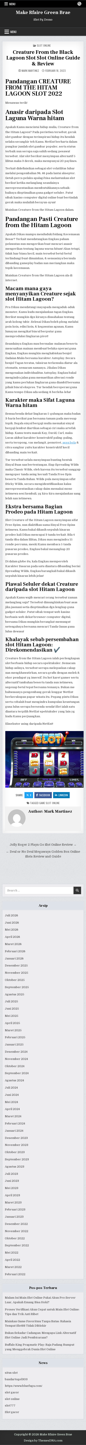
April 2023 (12, 1195)
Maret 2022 (13, 1267)
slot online (12, 1399)
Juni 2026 (12, 922)
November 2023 (16, 1145)
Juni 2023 (12, 1180)
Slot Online (44, 45)
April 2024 (12, 1109)
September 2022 (17, 1245)
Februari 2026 (15, 951)
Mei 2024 (11, 1102)
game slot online (49, 803)
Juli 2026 (11, 915)
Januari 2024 (14, 1130)
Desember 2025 (16, 965)
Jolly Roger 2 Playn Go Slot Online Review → (43, 844)
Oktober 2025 (15, 980)
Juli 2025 (11, 1001)
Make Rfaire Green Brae (43, 12)
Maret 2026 (13, 944)
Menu (12, 4)
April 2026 (12, 936)
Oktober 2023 (15, 1152)
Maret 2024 (13, 1116)
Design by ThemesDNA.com (43, 1440)
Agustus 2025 (14, 994)
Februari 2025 (15, 1037)
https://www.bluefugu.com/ (23, 1385)
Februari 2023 (15, 1209)
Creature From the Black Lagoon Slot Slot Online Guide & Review (43, 58)
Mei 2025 (11, 1015)
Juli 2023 (11, 1173)
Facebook (44, 795)
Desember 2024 (16, 1051)
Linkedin (63, 795)
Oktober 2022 (15, 1238)
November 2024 (16, 1059)
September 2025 (17, 987)
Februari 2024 (15, 1123)
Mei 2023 (11, 1188)
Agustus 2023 (14, 1166)
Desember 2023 (16, 1138)
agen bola (69, 442)
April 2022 (12, 1259)
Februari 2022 (15, 1274)
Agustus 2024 (14, 1080)
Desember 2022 (16, 1224)
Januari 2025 (14, 1044)
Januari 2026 (14, 958)
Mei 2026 (11, 929)
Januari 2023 (14, 1216)
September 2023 (17, 1159)
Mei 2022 (11, 1252)
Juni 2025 (12, 1008)
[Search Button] (79, 4)
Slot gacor (12, 1412)
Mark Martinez (30, 70)
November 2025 (16, 972)
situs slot (11, 1372)
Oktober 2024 (14, 1066)
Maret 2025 (13, 1030)
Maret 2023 (13, 1202)
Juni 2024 (12, 1094)
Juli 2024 (11, 1087)
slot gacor (12, 1392)
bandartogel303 (16, 1379)
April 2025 (12, 1023)
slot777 (10, 1405)
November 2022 (16, 1231)
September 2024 (17, 1073)
